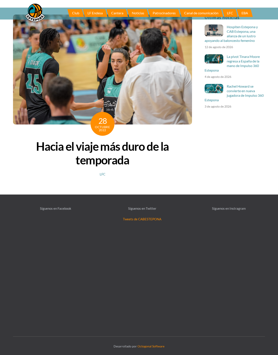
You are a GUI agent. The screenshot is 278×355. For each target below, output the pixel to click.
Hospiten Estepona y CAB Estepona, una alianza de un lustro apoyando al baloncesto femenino (231, 34)
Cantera (117, 13)
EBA (245, 13)
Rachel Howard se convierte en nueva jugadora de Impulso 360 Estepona (234, 93)
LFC (230, 13)
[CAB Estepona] (35, 12)
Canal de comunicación (201, 13)
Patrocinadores (164, 13)
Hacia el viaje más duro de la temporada (102, 153)
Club (75, 13)
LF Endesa (95, 13)
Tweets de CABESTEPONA (142, 219)
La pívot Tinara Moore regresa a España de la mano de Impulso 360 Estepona (232, 63)
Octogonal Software (150, 346)
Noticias (138, 13)
